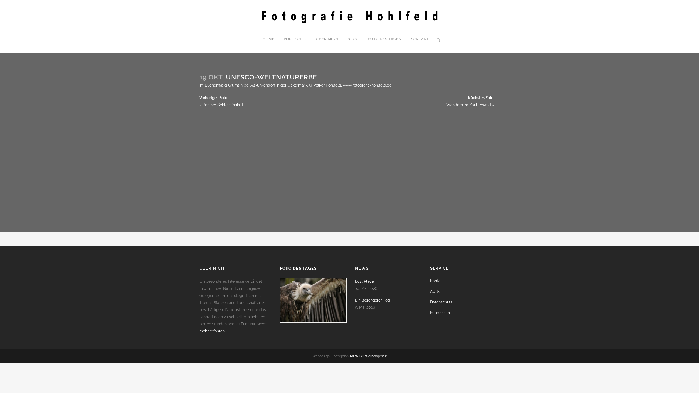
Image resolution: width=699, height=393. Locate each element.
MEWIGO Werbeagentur (368, 356)
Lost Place (364, 281)
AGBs (435, 291)
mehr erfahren (212, 331)
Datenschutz (441, 302)
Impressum (440, 313)
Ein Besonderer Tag (372, 300)
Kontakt (437, 281)
